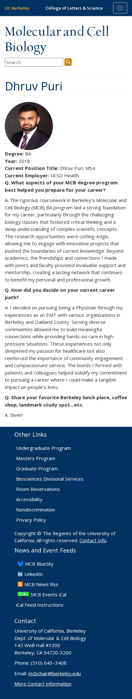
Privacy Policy (31, 520)
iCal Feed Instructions (39, 605)
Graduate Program (37, 468)
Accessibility (29, 499)
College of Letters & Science (74, 8)
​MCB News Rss (41, 584)
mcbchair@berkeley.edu (54, 673)
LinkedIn (33, 574)
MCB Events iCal (48, 594)
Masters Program (35, 458)
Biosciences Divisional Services (50, 479)
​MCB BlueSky (39, 563)
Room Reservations (38, 489)
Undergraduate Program (43, 448)
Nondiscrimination (35, 509)
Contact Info (92, 540)
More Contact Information (42, 683)
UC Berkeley (17, 8)
